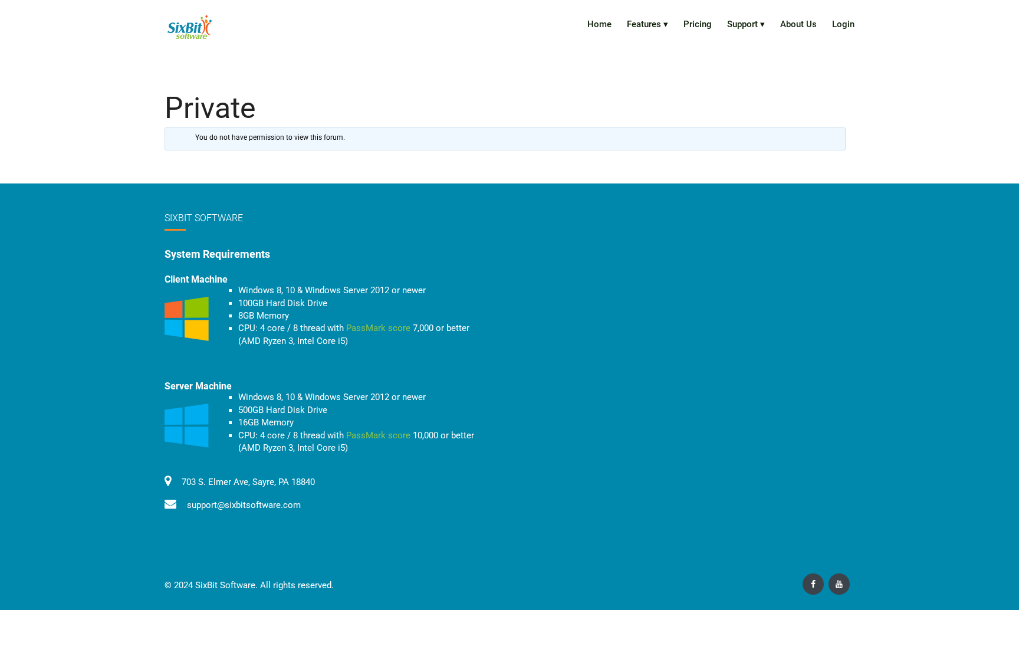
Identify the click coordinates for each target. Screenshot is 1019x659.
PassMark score (378, 328)
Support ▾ (746, 24)
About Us (798, 24)
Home (599, 24)
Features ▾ (647, 24)
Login (843, 24)
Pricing (697, 24)
